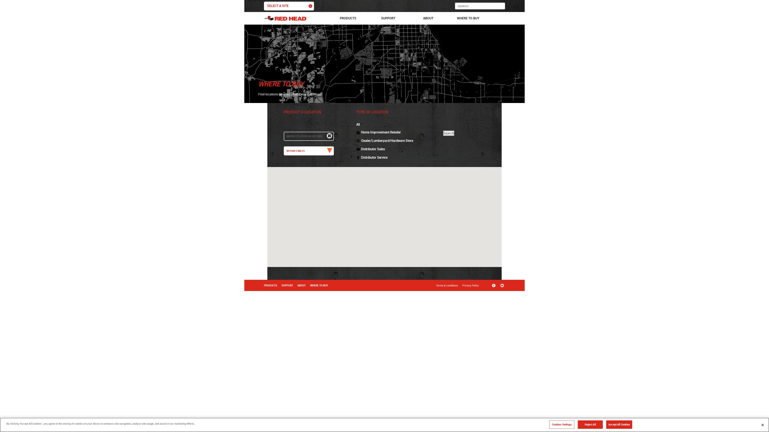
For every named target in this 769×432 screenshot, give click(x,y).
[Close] (762, 425)
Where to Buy (468, 18)
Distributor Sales (373, 149)
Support (388, 18)
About (428, 18)
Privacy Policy (470, 285)
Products (348, 18)
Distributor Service (374, 157)
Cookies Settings (562, 424)
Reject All (590, 424)
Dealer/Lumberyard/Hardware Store (387, 140)
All (358, 124)
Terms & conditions (447, 285)
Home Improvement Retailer (381, 132)
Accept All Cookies (619, 424)
